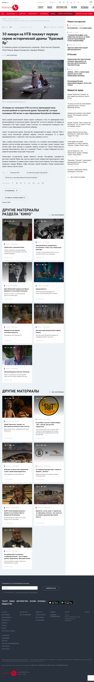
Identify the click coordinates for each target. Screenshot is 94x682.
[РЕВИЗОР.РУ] (10, 8)
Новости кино (75, 90)
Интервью (5, 615)
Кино (49, 7)
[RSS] (67, 2)
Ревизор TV (6, 620)
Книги (87, 612)
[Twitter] (63, 2)
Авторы (4, 641)
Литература (61, 7)
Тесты (4, 625)
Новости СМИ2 (6, 202)
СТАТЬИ (8, 244)
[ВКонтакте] (60, 2)
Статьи (76, 32)
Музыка (84, 7)
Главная (4, 18)
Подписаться (51, 588)
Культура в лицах (8, 631)
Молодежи (44, 14)
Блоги (4, 628)
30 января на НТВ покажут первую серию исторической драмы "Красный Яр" (26, 21)
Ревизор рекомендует (65, 14)
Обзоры (4, 623)
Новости (22, 14)
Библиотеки (68, 620)
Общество (7, 604)
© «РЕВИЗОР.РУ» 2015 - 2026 (23, 673)
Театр (40, 7)
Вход (91, 4)
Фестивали (40, 617)
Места (67, 612)
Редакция (5, 638)
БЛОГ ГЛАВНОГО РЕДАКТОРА (77, 25)
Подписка (52, 2)
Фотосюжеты (7, 617)
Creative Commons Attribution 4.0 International (49, 665)
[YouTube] (71, 2)
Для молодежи (25, 615)
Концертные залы (70, 619)
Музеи (74, 7)
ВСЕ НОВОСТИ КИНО (78, 177)
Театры (67, 615)
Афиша (53, 14)
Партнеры (5, 646)
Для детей (24, 612)
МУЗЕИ (71, 32)
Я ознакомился (9, 592)
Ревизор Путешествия (83, 14)
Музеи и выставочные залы (72, 617)
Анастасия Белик (12, 55)
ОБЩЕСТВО (72, 45)
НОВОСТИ (53, 27)
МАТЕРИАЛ (61, 27)
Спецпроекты (33, 14)
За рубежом (40, 620)
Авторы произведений (10, 643)
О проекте (41, 2)
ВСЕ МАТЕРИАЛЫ (58, 215)
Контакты (5, 649)
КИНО (47, 27)
